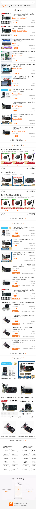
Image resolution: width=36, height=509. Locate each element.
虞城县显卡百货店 (8, 454)
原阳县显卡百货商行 (17, 454)
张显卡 (6, 450)
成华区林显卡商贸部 (17, 458)
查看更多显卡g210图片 (17, 440)
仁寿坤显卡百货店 (16, 466)
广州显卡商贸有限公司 (17, 462)
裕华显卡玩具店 (16, 450)
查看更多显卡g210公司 (17, 218)
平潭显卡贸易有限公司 (9, 462)
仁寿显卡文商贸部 (16, 469)
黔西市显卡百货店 (8, 466)
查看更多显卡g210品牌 (17, 353)
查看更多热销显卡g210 (17, 140)
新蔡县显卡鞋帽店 (8, 469)
